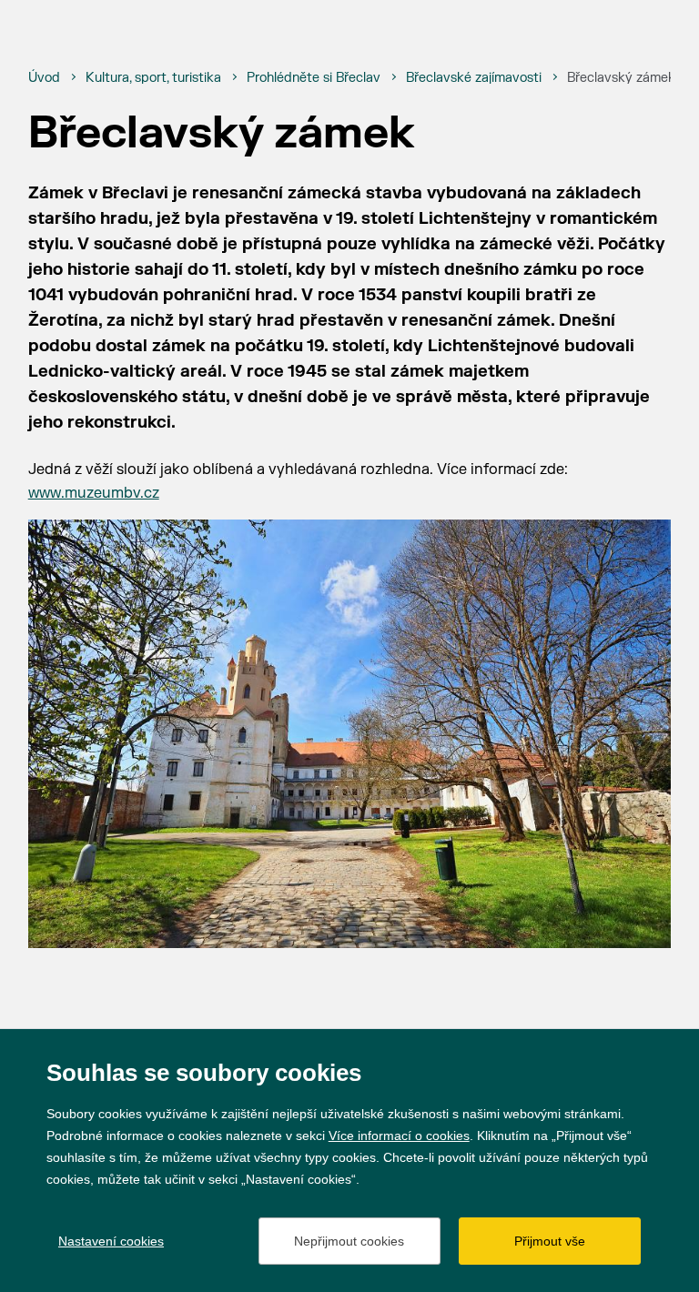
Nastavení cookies (111, 1241)
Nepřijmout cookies (349, 1241)
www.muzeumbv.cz (93, 493)
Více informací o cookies (399, 1135)
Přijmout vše (549, 1241)
